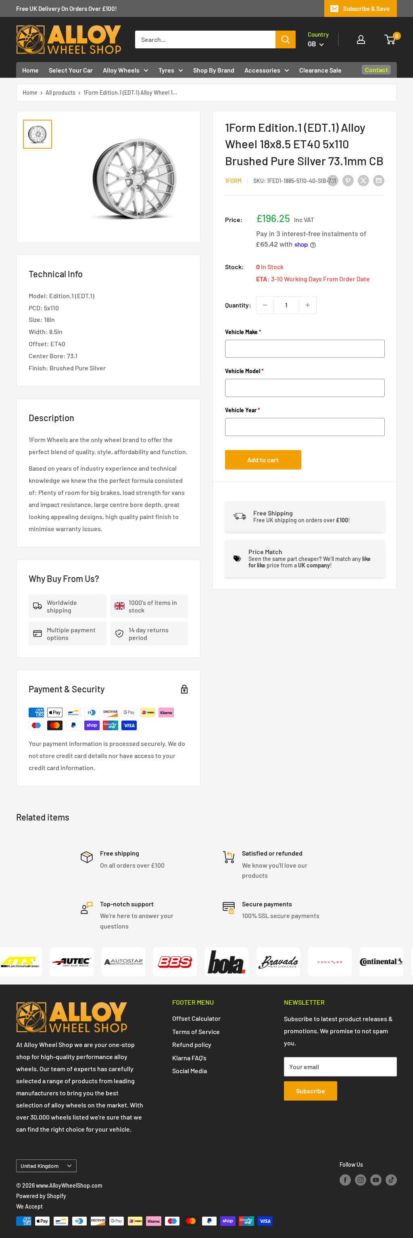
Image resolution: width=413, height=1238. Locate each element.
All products (60, 92)
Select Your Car (71, 70)
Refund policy (191, 1044)
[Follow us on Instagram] (360, 1180)
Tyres (166, 70)
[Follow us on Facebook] (345, 1180)
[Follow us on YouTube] (376, 1180)
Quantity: (238, 305)
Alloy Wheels (121, 70)
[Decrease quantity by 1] (265, 305)
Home (30, 70)
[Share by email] (378, 180)
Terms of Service (196, 1031)
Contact (376, 69)
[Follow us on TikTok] (391, 1180)
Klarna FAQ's (189, 1057)
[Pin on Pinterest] (348, 180)
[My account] (361, 39)
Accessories (262, 70)
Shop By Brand (213, 70)
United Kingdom (39, 1165)
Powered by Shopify (41, 1195)
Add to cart (263, 459)
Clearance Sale (320, 70)
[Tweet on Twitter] (363, 180)
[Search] (285, 39)
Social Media (189, 1070)
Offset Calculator (196, 1018)
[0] (390, 39)
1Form (233, 180)
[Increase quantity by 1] (307, 305)
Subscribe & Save (366, 8)
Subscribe (310, 1091)
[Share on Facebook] (332, 180)
